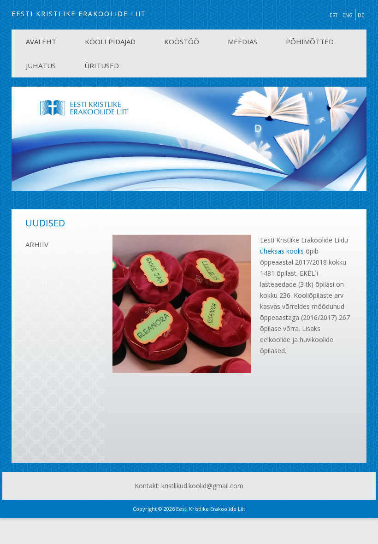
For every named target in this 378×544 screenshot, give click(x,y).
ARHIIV (36, 244)
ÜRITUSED (101, 65)
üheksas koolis (282, 251)
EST (333, 15)
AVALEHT (41, 41)
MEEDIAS (242, 41)
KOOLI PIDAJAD (110, 41)
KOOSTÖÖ (181, 41)
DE (361, 15)
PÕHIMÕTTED (310, 41)
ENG (348, 15)
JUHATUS (41, 65)
